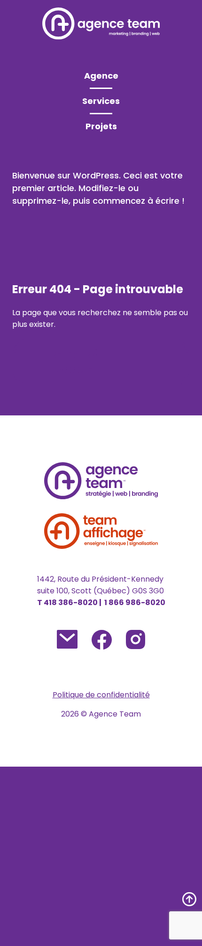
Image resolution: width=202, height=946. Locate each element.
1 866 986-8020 (134, 602)
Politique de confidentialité (101, 694)
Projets (101, 126)
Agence (101, 75)
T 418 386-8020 (68, 602)
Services (101, 101)
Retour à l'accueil (75, 362)
